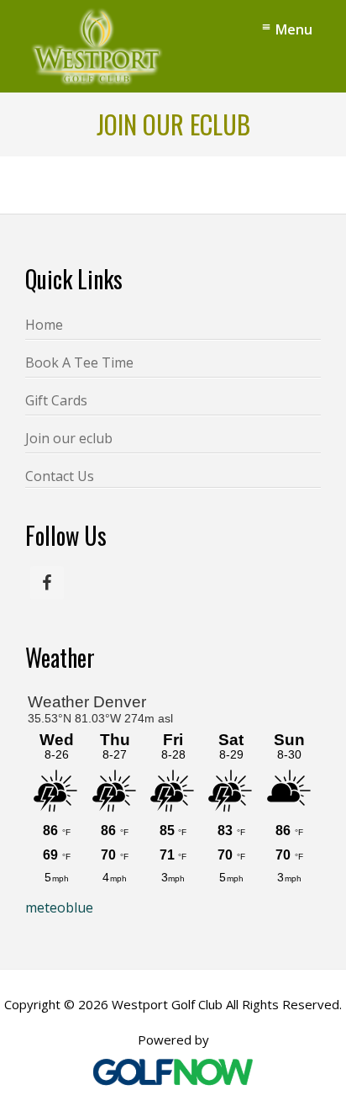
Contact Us (59, 476)
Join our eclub (69, 438)
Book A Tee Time (79, 362)
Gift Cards (56, 400)
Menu (293, 29)
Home (44, 324)
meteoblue (59, 907)
